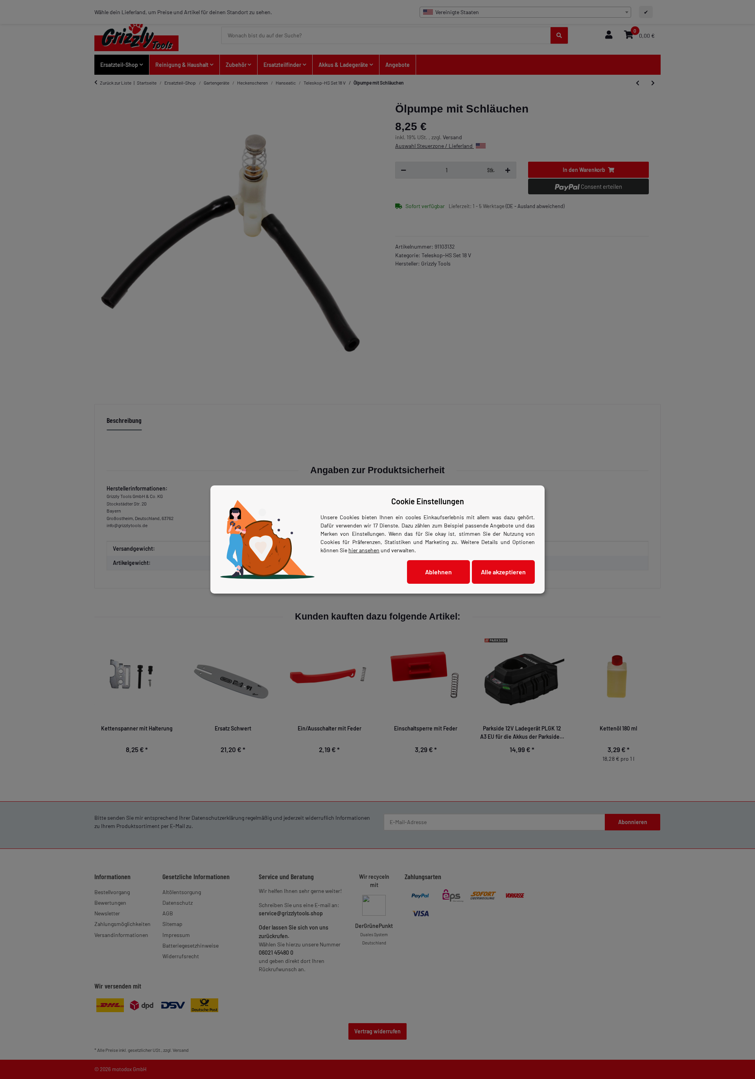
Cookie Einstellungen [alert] (427, 501)
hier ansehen (363, 550)
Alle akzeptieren (503, 571)
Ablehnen (438, 571)
